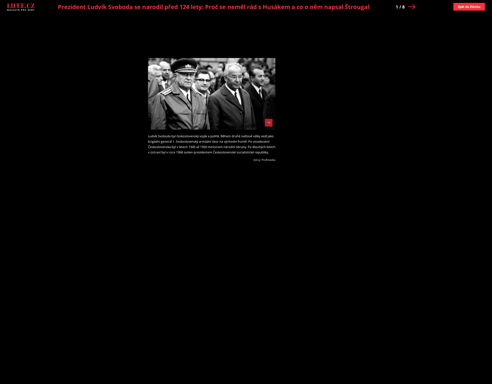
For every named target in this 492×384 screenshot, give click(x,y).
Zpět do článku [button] (469, 7)
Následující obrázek (269, 122)
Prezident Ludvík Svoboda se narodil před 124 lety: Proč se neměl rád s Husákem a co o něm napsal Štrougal (213, 7)
